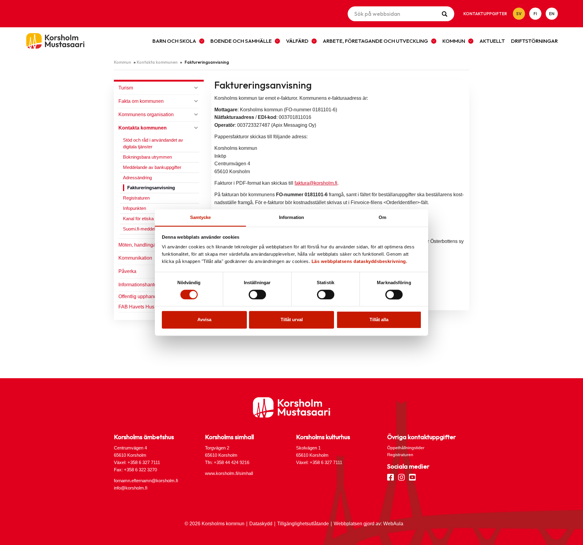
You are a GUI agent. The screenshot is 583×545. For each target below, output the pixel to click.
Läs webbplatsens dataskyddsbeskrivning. (359, 261)
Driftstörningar (534, 41)
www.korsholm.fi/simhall (229, 473)
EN (551, 13)
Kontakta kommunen (157, 62)
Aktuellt (492, 41)
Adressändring (137, 177)
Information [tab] (291, 217)
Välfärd (297, 41)
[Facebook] (390, 476)
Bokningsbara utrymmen (147, 157)
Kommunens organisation (146, 114)
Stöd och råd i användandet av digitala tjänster (153, 143)
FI (535, 13)
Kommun (453, 41)
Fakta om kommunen (141, 101)
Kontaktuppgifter (485, 13)
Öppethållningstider (405, 447)
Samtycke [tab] (200, 217)
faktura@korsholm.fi (316, 183)
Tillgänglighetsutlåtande (303, 523)
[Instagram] (401, 476)
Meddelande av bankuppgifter (152, 167)
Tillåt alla (379, 319)
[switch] (257, 294)
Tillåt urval (292, 319)
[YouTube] (412, 476)
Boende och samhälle (241, 41)
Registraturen (136, 197)
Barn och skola (174, 41)
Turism (125, 87)
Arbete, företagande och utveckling (375, 41)
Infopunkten (134, 208)
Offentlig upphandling (141, 296)
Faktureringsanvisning (151, 187)
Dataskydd (260, 523)
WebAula (393, 523)
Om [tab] (382, 217)
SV (519, 13)
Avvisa (204, 319)
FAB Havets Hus (136, 306)
